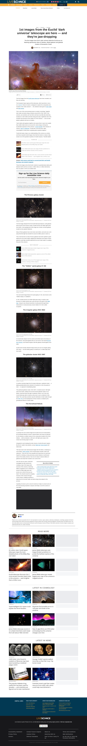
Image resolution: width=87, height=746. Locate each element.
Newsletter (49, 94)
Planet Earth (37, 4)
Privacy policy (13, 734)
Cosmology (48, 27)
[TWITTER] (19, 516)
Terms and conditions (69, 731)
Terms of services (31, 185)
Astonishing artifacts (30, 708)
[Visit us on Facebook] (48, 1)
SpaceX (20, 105)
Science (30, 4)
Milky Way (20, 398)
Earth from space (29, 704)
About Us (47, 731)
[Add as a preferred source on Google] (43, 726)
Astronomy (42, 27)
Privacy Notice (19, 186)
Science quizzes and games (65, 703)
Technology (48, 4)
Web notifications (68, 734)
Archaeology (19, 4)
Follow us (43, 94)
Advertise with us (50, 734)
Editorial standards (32, 736)
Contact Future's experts (34, 731)
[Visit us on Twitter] (50, 1)
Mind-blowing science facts (64, 710)
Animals (13, 4)
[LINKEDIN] (21, 516)
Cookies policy (31, 734)
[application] (34, 499)
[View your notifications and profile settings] (75, 2)
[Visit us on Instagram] (52, 1)
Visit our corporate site (66, 721)
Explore (54, 4)
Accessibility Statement (15, 731)
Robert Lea (37, 47)
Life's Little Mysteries (30, 703)
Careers (11, 736)
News (55, 47)
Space (43, 4)
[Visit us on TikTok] (58, 1)
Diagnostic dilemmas (30, 706)
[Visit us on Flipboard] (56, 1)
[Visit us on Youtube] (54, 1)
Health (25, 4)
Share (19, 94)
